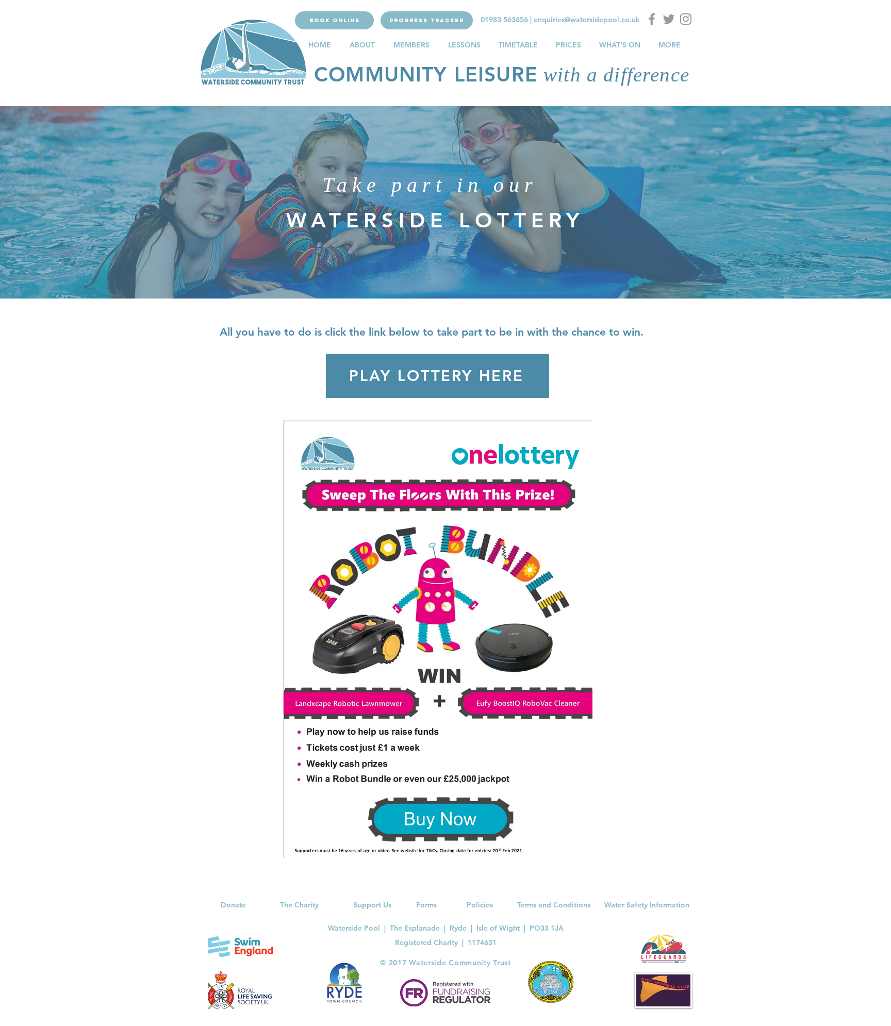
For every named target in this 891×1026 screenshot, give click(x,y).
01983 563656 (504, 19)
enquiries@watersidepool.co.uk (587, 19)
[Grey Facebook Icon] (651, 19)
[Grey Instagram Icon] (686, 19)
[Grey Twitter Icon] (668, 19)
